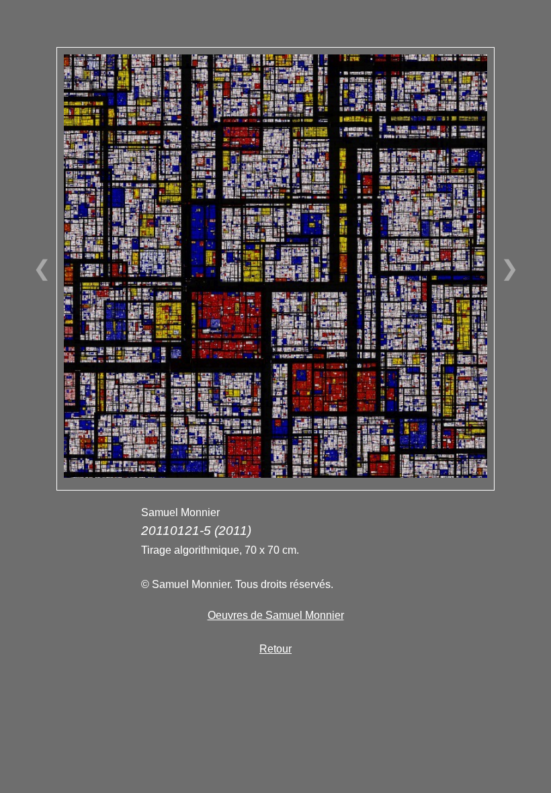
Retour (275, 649)
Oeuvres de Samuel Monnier (276, 615)
